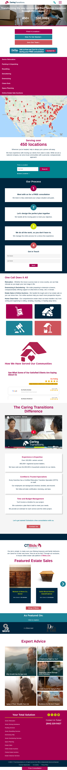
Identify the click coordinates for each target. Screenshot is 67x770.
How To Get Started (33, 37)
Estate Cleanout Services (12, 755)
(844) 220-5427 (53, 723)
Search (45, 169)
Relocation (9, 282)
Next (33, 265)
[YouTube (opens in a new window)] (58, 714)
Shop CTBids (34, 608)
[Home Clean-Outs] (48, 328)
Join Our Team (33, 42)
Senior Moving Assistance (12, 724)
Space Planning (8, 88)
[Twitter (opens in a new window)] (52, 714)
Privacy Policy (45, 764)
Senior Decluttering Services (13, 738)
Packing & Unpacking (10, 64)
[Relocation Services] (19, 311)
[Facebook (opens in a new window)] (48, 714)
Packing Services (10, 727)
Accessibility (36, 764)
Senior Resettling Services (12, 731)
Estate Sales (8, 745)
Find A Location (32, 31)
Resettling (6, 69)
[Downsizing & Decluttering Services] (48, 311)
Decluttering (6, 74)
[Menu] (60, 2)
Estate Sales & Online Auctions (16, 293)
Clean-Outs (6, 83)
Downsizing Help (9, 734)
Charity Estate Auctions (11, 752)
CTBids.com (45, 555)
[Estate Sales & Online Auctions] (19, 328)
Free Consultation (34, 768)
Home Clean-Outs (11, 298)
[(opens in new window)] (6, 628)
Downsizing (6, 78)
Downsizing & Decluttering (15, 287)
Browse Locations (23, 173)
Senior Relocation (8, 59)
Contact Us (33, 526)
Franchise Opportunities (25, 765)
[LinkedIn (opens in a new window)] (55, 714)
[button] (4, 584)
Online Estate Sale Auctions (12, 93)
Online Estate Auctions (11, 748)
